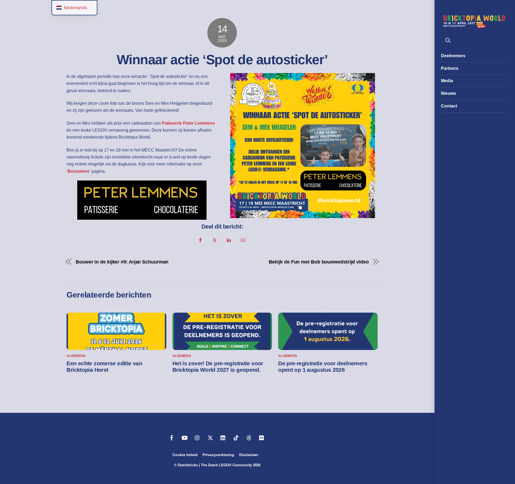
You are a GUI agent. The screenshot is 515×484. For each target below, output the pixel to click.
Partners (449, 68)
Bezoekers (78, 171)
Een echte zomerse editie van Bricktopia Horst (104, 366)
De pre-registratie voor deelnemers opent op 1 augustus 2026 (322, 366)
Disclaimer (248, 455)
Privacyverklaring (218, 455)
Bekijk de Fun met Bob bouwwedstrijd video (319, 262)
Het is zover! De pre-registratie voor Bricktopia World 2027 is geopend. (217, 366)
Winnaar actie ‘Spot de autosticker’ (222, 59)
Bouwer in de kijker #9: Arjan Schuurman (122, 262)
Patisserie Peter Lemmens (188, 123)
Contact (449, 106)
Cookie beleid (185, 455)
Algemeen (76, 356)
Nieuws (448, 93)
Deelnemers (453, 55)
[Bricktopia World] (475, 26)
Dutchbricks (188, 465)
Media (447, 80)
